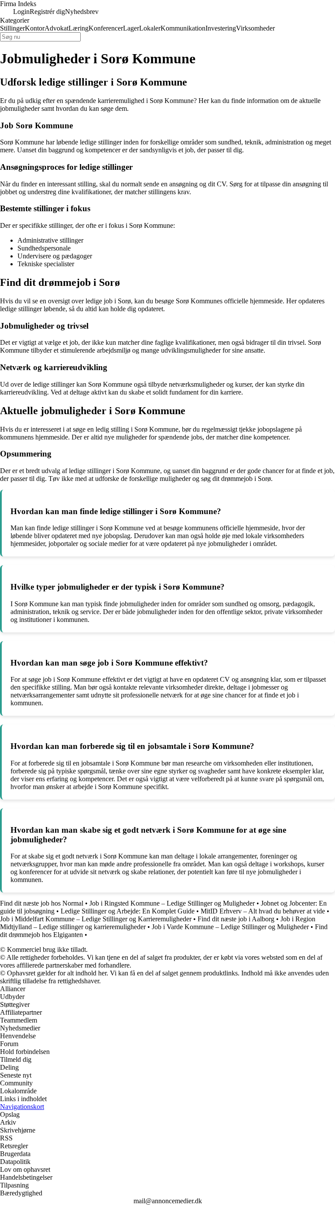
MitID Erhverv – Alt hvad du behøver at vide (264, 911)
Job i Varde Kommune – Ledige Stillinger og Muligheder (230, 926)
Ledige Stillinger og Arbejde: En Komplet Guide (128, 911)
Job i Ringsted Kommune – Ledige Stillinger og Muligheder (172, 903)
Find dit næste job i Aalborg (236, 919)
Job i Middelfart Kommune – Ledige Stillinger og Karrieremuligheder (95, 919)
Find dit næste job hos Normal (41, 903)
